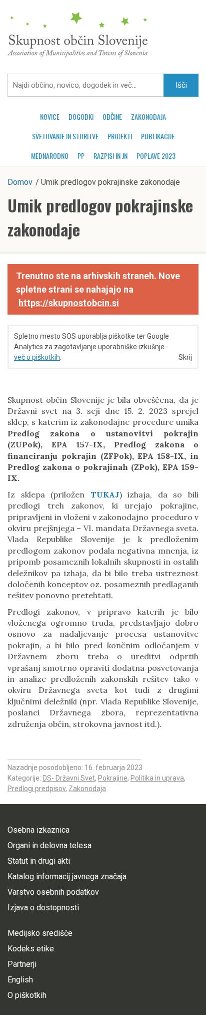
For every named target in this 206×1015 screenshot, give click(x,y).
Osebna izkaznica (39, 830)
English (20, 979)
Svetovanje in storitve (65, 136)
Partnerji (22, 964)
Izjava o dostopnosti (43, 907)
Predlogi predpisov (37, 789)
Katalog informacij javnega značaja (67, 876)
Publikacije (157, 136)
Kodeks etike (31, 948)
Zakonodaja (148, 116)
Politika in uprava (157, 778)
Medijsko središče (40, 933)
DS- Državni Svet (68, 778)
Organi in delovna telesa (50, 845)
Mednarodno (49, 155)
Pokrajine (113, 778)
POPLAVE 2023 (156, 155)
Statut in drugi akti (39, 861)
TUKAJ (105, 494)
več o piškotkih (37, 357)
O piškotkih (27, 995)
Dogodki (81, 116)
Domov (20, 182)
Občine (112, 116)
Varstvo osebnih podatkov (53, 892)
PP (81, 155)
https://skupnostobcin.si (68, 303)
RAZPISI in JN (111, 155)
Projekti (120, 136)
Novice (50, 116)
